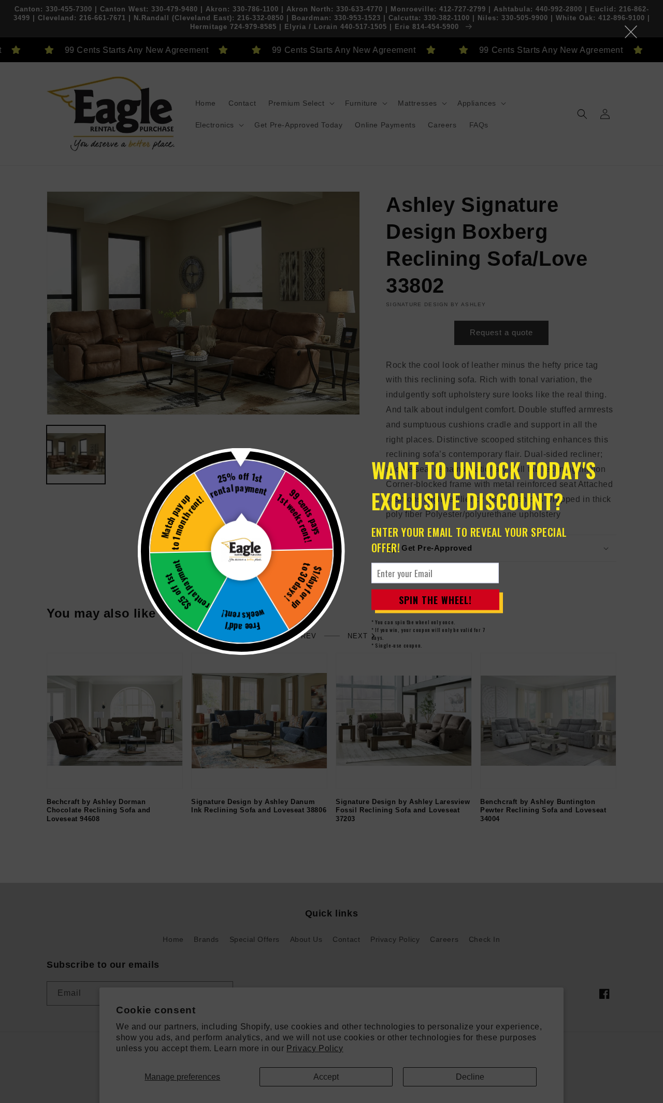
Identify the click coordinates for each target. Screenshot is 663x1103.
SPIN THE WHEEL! (435, 599)
